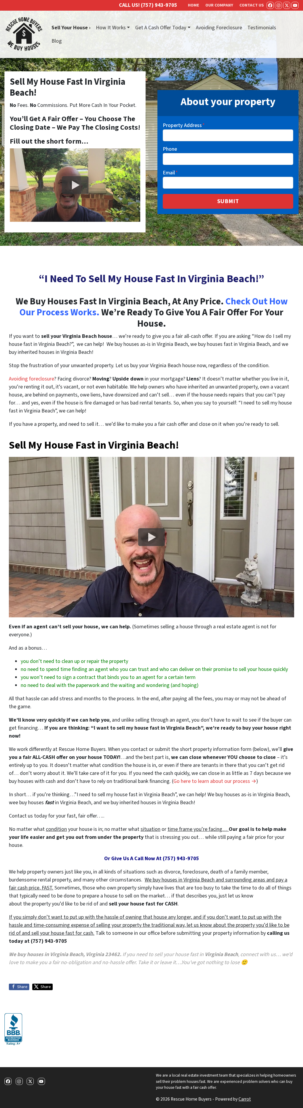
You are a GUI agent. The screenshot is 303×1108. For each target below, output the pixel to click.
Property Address (184, 125)
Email (170, 172)
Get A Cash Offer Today (160, 27)
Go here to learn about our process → (214, 781)
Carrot (244, 1099)
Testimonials (261, 27)
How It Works (111, 27)
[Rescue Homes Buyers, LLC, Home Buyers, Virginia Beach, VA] (13, 1029)
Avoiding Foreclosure (219, 27)
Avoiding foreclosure (31, 379)
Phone (170, 149)
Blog (56, 41)
